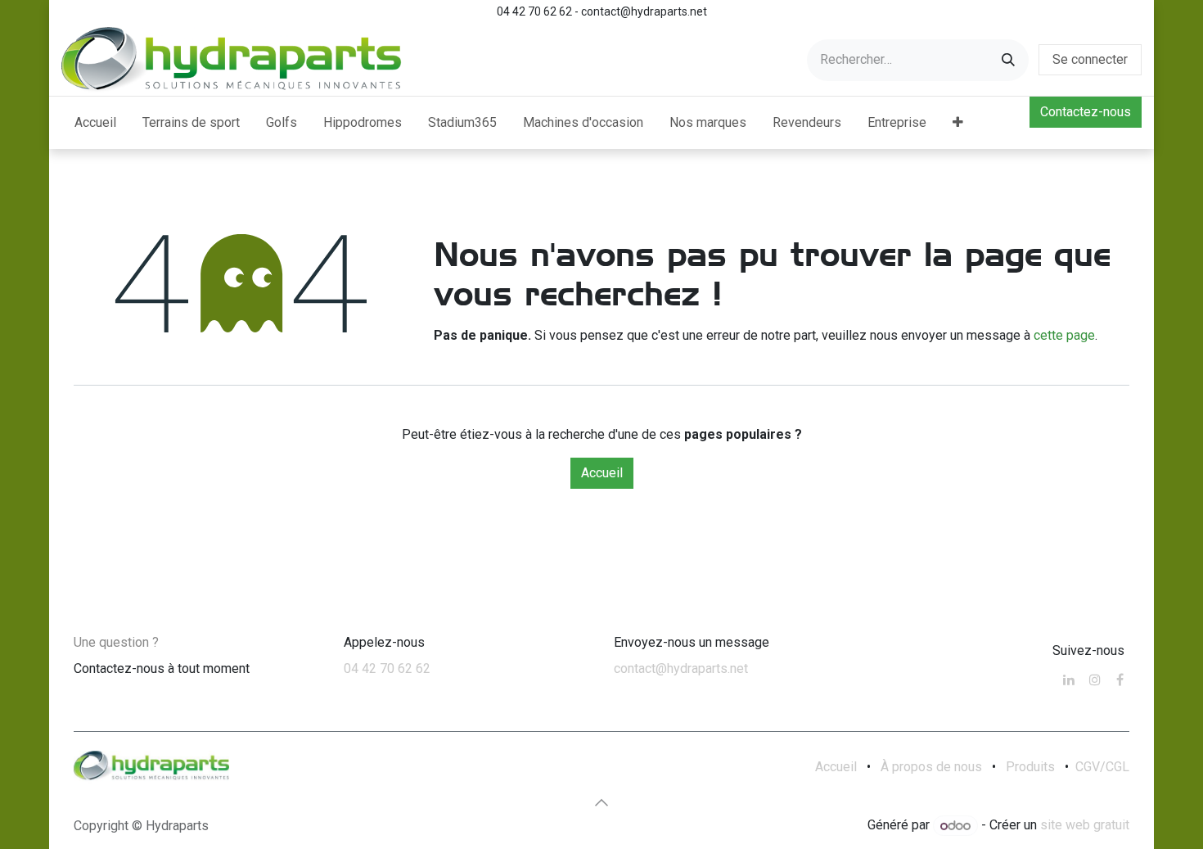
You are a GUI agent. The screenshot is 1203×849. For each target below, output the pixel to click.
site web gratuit (1084, 825)
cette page (1064, 335)
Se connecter (1090, 59)
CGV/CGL (1102, 766)
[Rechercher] (1008, 60)
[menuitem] (95, 123)
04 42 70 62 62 (387, 668)
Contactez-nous (1085, 112)
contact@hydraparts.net (681, 668)
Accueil (602, 473)
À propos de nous (931, 766)
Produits (1030, 766)
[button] (601, 802)
